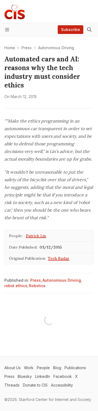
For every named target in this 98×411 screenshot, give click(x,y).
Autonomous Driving (61, 280)
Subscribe (70, 29)
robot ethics (15, 285)
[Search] (89, 29)
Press (35, 280)
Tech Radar (58, 258)
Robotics (37, 285)
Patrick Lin (36, 235)
